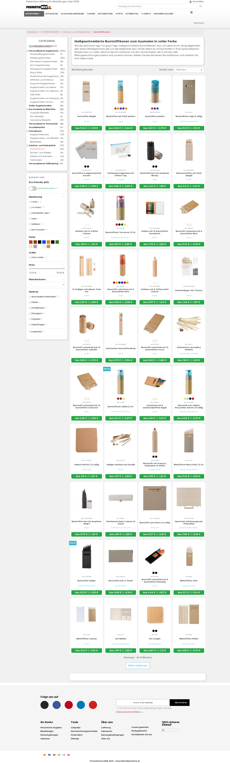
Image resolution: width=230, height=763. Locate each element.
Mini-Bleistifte (37, 116)
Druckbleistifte (37, 127)
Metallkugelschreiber (40, 58)
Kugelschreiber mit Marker (43, 87)
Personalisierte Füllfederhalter (44, 163)
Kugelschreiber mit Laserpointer (45, 91)
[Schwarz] (52, 242)
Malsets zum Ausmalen (41, 156)
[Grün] (57, 242)
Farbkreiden (36, 160)
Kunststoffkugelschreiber (42, 54)
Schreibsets (35, 131)
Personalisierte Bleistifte (42, 109)
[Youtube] (93, 705)
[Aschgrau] (35, 246)
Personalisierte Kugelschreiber (44, 51)
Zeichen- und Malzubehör (42, 145)
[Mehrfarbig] (44, 246)
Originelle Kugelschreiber (42, 83)
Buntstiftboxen (37, 149)
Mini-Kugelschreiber (40, 65)
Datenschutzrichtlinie (128, 712)
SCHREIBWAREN (40, 46)
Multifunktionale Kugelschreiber (45, 76)
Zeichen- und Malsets (40, 152)
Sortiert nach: (166, 69)
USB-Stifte (35, 94)
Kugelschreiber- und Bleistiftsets (45, 138)
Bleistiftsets (35, 142)
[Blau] (44, 242)
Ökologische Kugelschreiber (44, 69)
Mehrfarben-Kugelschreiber (43, 61)
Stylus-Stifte (36, 72)
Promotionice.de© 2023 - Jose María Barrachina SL (115, 761)
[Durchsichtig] (39, 246)
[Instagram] (44, 705)
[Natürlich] (30, 246)
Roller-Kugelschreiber (40, 105)
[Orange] (48, 242)
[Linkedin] (81, 705)
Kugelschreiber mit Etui (41, 102)
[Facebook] (57, 705)
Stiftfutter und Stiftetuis (42, 80)
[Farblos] (39, 242)
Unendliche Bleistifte (40, 120)
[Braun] (35, 242)
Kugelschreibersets (39, 134)
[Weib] (61, 242)
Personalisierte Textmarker (43, 124)
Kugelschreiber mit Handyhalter (45, 98)
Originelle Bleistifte (39, 113)
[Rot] (30, 242)
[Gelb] (48, 246)
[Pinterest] (69, 705)
